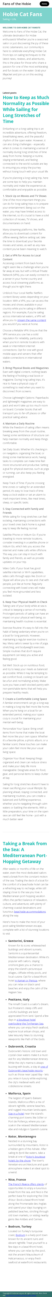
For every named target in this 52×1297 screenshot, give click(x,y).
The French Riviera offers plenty (26, 1184)
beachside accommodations (30, 911)
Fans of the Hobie (17, 3)
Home (44, 4)
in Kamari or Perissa (26, 980)
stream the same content (31, 320)
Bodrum (20, 1235)
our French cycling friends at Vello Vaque (21, 1295)
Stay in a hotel (16, 1113)
